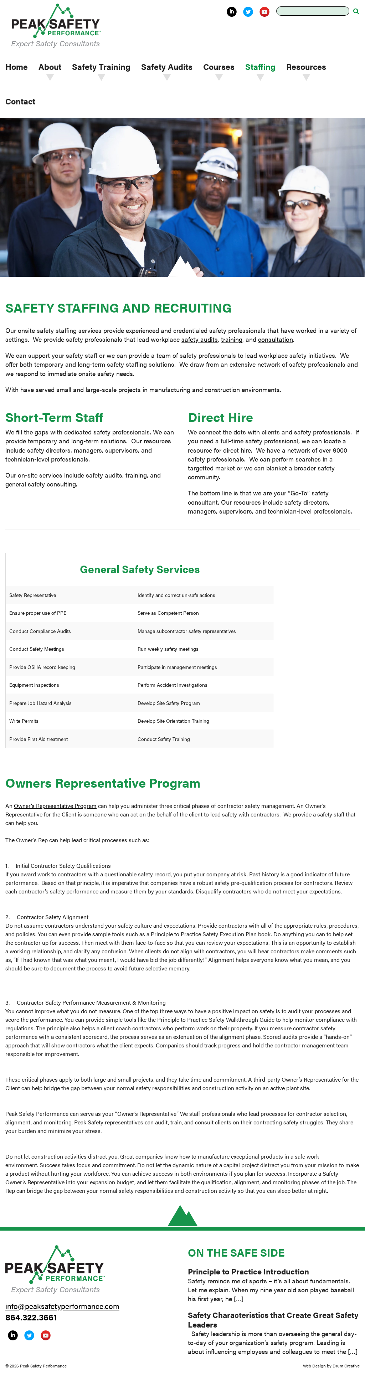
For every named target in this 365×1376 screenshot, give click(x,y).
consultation (275, 339)
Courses (219, 66)
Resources (306, 66)
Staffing (260, 66)
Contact (20, 101)
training (231, 339)
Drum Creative (346, 1365)
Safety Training (101, 66)
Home (16, 66)
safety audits (199, 339)
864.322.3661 (31, 1317)
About (49, 66)
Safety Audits (166, 66)
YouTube (264, 12)
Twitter (248, 12)
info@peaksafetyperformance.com (62, 1305)
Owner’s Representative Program (55, 806)
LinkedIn (232, 12)
